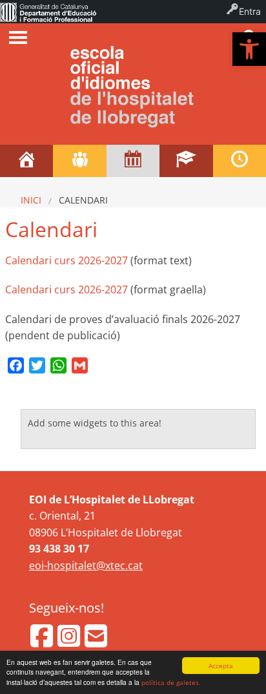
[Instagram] (70, 642)
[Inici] (26, 161)
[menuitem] (48, 11)
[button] (249, 49)
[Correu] (96, 642)
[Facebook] (43, 642)
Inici (31, 200)
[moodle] (185, 161)
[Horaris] (239, 161)
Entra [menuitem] (250, 11)
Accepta (221, 665)
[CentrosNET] (79, 161)
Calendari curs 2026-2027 (66, 260)
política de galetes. (171, 682)
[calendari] (133, 161)
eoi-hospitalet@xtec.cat (86, 565)
